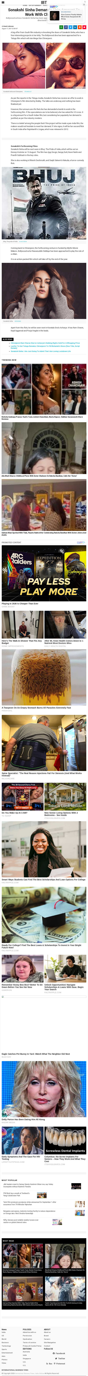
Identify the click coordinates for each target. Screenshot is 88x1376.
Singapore (27, 1358)
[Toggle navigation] (3, 2)
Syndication (27, 1339)
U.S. (24, 1365)
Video (4, 1363)
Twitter (61, 1358)
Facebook (60, 1353)
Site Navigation (50, 1342)
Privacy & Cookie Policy (32, 1346)
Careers (47, 1339)
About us (47, 1332)
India (4, 1332)
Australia (26, 1352)
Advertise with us (29, 1332)
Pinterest (60, 1364)
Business (5, 1342)
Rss (50, 1364)
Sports (4, 1349)
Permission (27, 1336)
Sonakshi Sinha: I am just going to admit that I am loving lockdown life (41, 351)
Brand (46, 1336)
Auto (3, 1356)
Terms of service (29, 1342)
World (4, 1339)
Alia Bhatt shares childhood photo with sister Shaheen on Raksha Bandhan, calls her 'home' (39, 476)
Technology (6, 1346)
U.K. (24, 1362)
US (3, 1336)
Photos (4, 1360)
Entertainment (7, 1353)
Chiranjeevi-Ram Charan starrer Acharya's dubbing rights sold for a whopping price (45, 343)
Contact (47, 1346)
